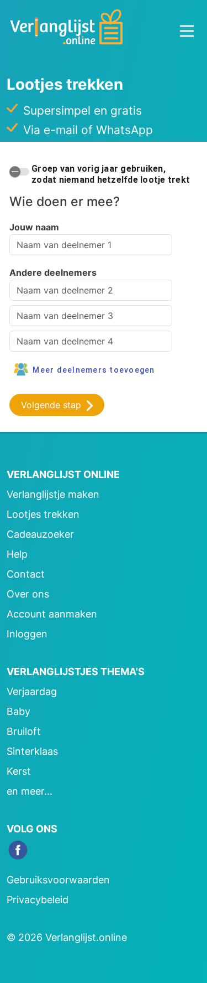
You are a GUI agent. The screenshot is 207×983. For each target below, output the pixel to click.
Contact (26, 574)
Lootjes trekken (43, 514)
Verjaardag (32, 691)
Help (17, 554)
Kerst (19, 771)
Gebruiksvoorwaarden (58, 880)
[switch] (19, 172)
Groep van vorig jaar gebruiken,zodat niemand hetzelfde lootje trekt (110, 174)
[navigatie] (187, 30)
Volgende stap (52, 404)
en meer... (29, 791)
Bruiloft (24, 731)
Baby (18, 711)
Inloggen (27, 634)
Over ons (28, 594)
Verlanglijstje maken (53, 494)
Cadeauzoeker (40, 534)
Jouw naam (34, 227)
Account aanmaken (52, 614)
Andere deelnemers (53, 272)
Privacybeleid (37, 899)
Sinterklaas (32, 751)
